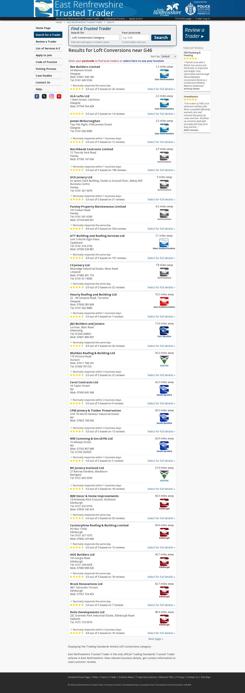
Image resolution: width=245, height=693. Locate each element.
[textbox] (94, 37)
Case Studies (44, 75)
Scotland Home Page (79, 677)
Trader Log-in (202, 18)
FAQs (39, 89)
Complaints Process (114, 18)
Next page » (155, 639)
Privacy (180, 677)
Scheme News (126, 677)
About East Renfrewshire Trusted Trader (78, 18)
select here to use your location (143, 61)
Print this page (183, 18)
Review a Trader (46, 41)
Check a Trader (108, 677)
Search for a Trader (48, 34)
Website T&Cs (166, 677)
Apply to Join (136, 18)
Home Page (43, 28)
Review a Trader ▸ (194, 32)
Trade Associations (146, 677)
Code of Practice (46, 62)
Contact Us (43, 82)
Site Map (205, 677)
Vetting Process (46, 68)
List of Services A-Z (48, 48)
